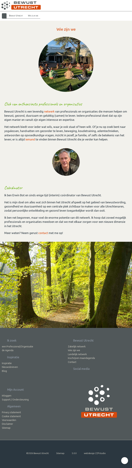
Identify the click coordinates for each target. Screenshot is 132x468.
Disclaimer (7, 424)
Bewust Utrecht (16, 15)
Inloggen (6, 395)
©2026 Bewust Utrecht (37, 453)
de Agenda (7, 350)
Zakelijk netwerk (77, 346)
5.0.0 (74, 453)
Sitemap (6, 427)
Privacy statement (11, 412)
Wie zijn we (33, 15)
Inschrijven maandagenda (81, 358)
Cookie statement (11, 416)
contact (43, 233)
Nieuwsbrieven (10, 367)
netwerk (49, 111)
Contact (72, 362)
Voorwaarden (9, 420)
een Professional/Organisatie (17, 346)
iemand (30, 139)
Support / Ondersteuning (15, 399)
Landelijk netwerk (77, 354)
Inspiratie (7, 363)
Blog (4, 371)
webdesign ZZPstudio (95, 453)
